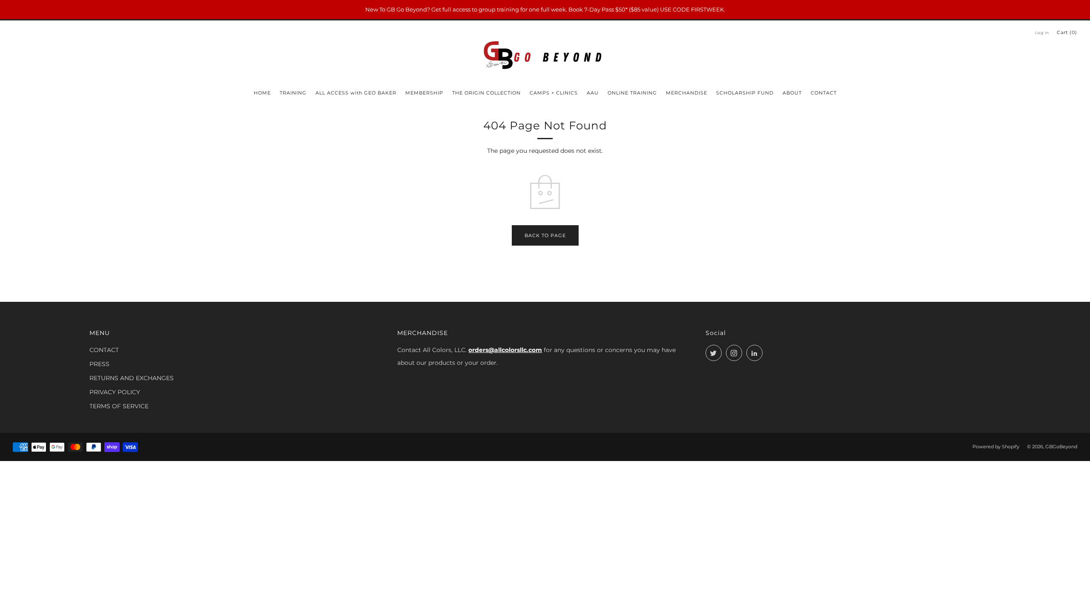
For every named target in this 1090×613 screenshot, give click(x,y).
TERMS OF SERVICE (119, 406)
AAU (593, 93)
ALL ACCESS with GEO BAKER (356, 93)
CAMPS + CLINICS (554, 93)
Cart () (1067, 32)
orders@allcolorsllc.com (505, 350)
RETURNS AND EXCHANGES (131, 378)
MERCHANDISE (686, 93)
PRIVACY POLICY (114, 392)
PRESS (99, 364)
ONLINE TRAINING (632, 93)
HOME (262, 93)
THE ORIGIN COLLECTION (486, 93)
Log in (1042, 32)
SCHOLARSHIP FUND (745, 93)
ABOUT (792, 93)
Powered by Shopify (995, 447)
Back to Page (545, 235)
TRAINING (293, 93)
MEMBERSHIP (424, 93)
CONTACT (824, 93)
